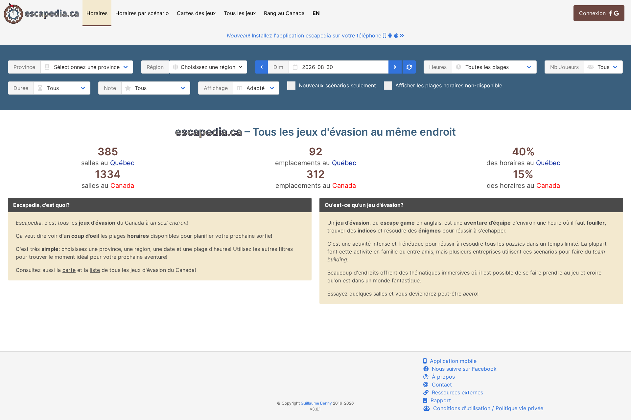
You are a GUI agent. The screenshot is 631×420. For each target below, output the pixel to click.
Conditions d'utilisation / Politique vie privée (486, 408)
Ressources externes (456, 392)
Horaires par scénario (142, 13)
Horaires (96, 13)
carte (69, 270)
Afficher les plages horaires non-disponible (448, 85)
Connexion (594, 13)
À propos (442, 376)
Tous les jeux (240, 13)
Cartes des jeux (196, 13)
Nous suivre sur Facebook (463, 368)
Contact (440, 384)
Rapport (439, 400)
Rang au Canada (284, 13)
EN (316, 13)
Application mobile (452, 361)
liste (95, 270)
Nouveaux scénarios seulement (337, 85)
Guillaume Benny (316, 403)
